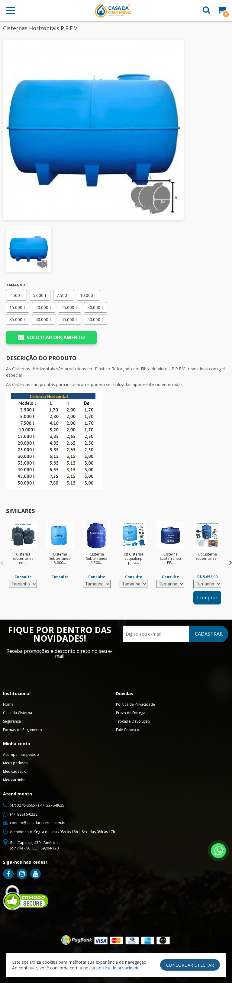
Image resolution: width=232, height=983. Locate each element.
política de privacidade (118, 968)
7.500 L (63, 295)
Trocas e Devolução (133, 721)
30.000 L (95, 307)
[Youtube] (35, 874)
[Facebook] (8, 874)
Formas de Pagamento (22, 729)
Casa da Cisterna (17, 712)
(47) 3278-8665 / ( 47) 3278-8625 (37, 805)
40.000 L (43, 319)
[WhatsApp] (218, 850)
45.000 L (69, 319)
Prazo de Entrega (130, 712)
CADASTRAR (209, 633)
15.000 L (17, 307)
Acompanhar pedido (21, 754)
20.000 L (43, 307)
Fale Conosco (127, 729)
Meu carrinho (14, 779)
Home (8, 704)
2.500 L (16, 295)
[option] (23, 554)
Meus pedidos (15, 762)
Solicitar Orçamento (56, 337)
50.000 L (95, 319)
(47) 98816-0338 (23, 814)
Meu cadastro (15, 771)
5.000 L (40, 295)
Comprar (207, 597)
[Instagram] (22, 874)
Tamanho (15, 285)
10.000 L (88, 295)
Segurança (12, 721)
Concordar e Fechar (190, 965)
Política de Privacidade (135, 704)
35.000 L (17, 319)
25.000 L (69, 307)
